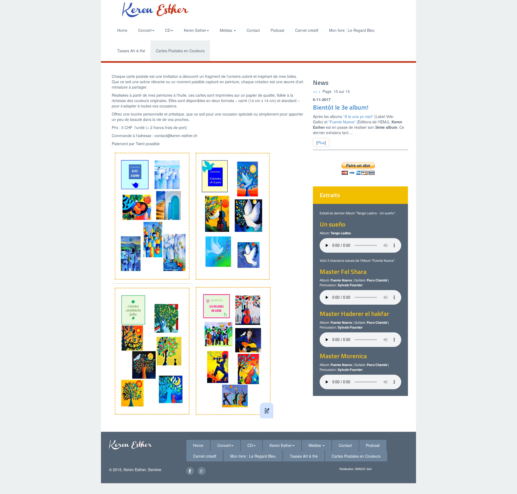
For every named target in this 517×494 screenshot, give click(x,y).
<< (315, 91)
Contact (253, 30)
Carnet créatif (306, 30)
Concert (145, 30)
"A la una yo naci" (358, 116)
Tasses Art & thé (131, 50)
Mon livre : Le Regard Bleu (352, 30)
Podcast (277, 30)
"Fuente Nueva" (341, 121)
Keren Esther (195, 30)
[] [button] (321, 142)
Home (122, 30)
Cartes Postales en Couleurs (180, 50)
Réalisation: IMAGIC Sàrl (355, 469)
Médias (226, 30)
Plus (321, 142)
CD (167, 30)
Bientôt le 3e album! (340, 107)
